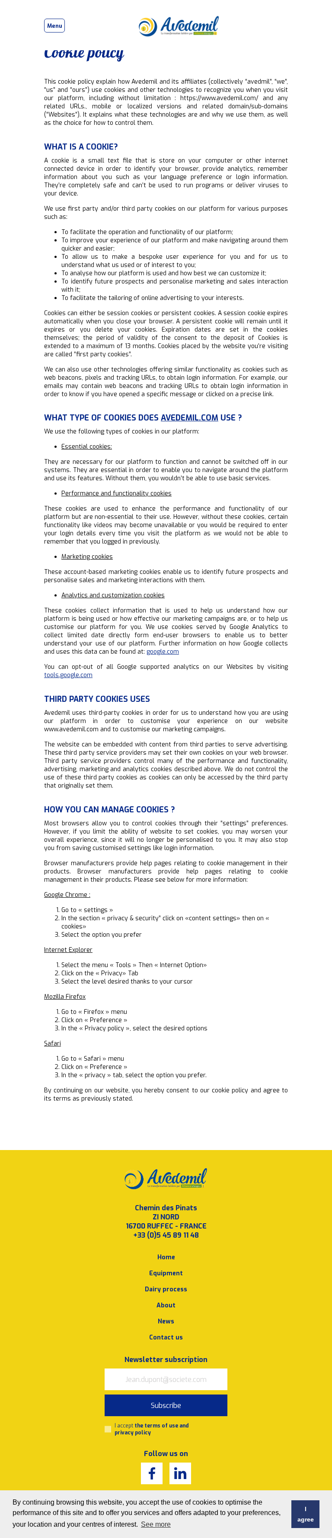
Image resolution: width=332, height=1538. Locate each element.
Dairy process (166, 1289)
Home (166, 1257)
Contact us (166, 1337)
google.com (163, 652)
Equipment (166, 1273)
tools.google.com (68, 675)
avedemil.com (189, 418)
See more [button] (156, 1524)
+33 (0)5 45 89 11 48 (166, 1235)
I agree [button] (305, 1514)
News (166, 1321)
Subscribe (166, 1405)
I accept (151, 1429)
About (166, 1305)
